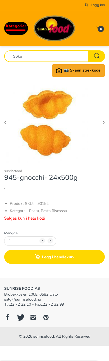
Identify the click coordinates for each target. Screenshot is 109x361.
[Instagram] (33, 317)
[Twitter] (20, 317)
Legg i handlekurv (58, 257)
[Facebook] (7, 317)
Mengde (11, 233)
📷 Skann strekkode (82, 70)
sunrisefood (13, 171)
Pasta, (34, 210)
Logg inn (97, 5)
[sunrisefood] (54, 28)
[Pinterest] (46, 317)
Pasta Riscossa (54, 210)
